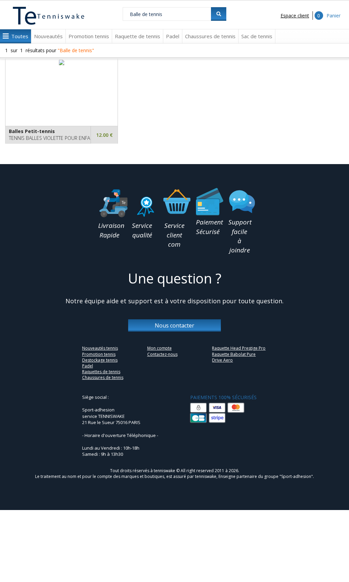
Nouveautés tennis (100, 348)
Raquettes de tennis (101, 372)
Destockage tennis (100, 360)
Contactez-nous (162, 354)
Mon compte (159, 348)
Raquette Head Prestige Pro (238, 348)
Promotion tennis (89, 36)
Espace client (294, 15)
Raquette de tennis (137, 36)
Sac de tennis (256, 36)
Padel (172, 36)
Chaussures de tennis (210, 36)
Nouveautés (48, 36)
